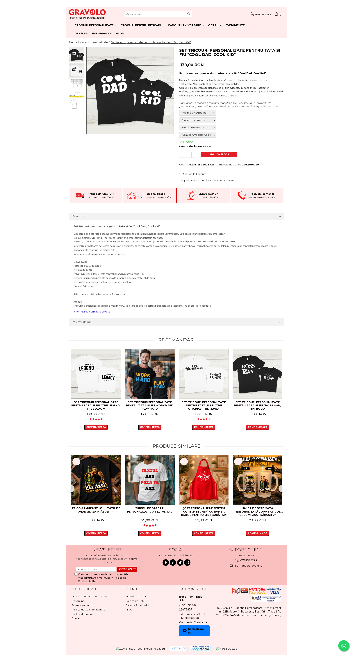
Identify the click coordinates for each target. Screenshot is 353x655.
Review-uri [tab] (81, 322)
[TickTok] (180, 562)
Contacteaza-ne (196, 630)
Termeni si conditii (82, 605)
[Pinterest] (173, 562)
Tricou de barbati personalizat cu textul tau (149, 509)
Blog (120, 33)
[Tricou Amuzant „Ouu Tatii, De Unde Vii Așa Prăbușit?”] (96, 480)
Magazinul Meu (84, 589)
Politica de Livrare (82, 613)
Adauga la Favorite (194, 174)
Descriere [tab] (78, 216)
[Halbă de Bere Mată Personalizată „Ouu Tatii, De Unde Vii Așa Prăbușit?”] (257, 480)
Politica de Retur (135, 600)
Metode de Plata (136, 596)
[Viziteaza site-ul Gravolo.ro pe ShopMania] (200, 648)
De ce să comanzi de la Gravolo (90, 596)
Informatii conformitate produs (92, 311)
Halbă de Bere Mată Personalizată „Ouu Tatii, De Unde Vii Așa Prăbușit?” (257, 511)
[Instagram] (187, 562)
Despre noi (78, 600)
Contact (76, 618)
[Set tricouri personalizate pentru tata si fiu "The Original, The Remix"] (203, 374)
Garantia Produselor (137, 605)
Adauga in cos (219, 154)
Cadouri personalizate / (95, 42)
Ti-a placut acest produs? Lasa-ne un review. (207, 180)
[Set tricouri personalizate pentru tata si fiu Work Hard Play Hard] (150, 374)
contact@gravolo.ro (248, 565)
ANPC (129, 609)
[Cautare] (189, 14)
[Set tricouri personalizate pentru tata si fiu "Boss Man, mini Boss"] (257, 374)
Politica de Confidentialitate (88, 609)
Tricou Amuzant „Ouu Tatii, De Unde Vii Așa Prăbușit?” (96, 509)
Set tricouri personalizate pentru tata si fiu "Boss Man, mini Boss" (257, 405)
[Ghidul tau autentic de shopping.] (178, 648)
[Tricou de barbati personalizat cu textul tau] (150, 480)
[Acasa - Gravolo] (87, 14)
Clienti (131, 589)
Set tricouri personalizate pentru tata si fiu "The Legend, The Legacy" (95, 405)
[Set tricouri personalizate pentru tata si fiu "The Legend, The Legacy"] (96, 374)
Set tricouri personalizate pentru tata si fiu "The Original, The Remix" (204, 405)
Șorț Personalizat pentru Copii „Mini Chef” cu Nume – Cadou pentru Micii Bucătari (204, 511)
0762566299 (248, 560)
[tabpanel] (130, 90)
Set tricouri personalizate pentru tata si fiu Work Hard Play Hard (149, 405)
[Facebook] (166, 562)
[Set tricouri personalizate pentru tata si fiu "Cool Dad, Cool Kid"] (130, 90)
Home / (74, 42)
